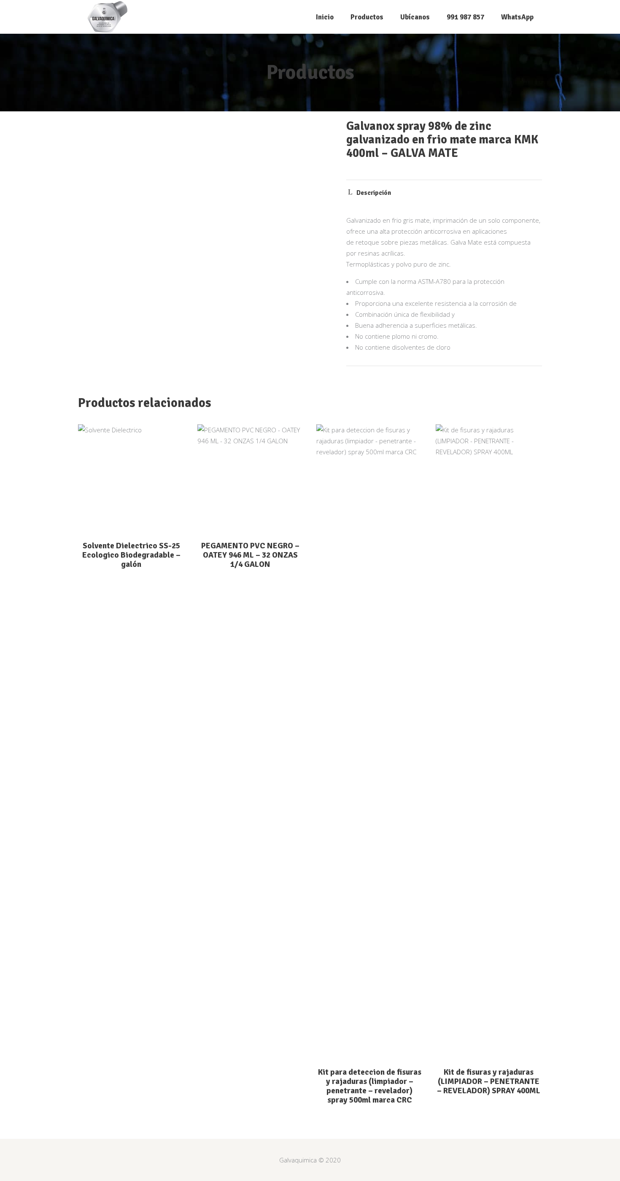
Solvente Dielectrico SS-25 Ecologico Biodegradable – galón (131, 555)
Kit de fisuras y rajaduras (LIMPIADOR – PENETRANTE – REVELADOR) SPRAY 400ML (488, 1081)
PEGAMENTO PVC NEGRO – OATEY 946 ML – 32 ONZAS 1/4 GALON (250, 555)
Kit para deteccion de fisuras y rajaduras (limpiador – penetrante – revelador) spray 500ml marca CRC (369, 1086)
